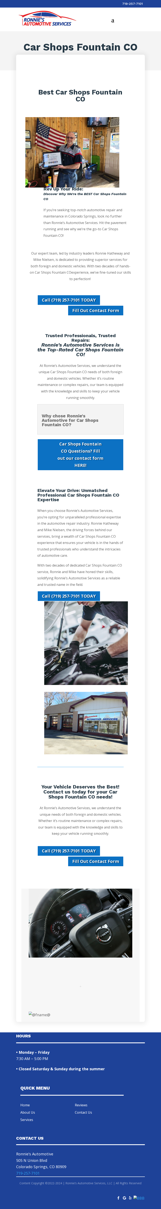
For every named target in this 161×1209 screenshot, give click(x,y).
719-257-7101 (132, 4)
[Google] (124, 1196)
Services (26, 1119)
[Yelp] (130, 1196)
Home (25, 1105)
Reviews (81, 1105)
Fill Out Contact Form (95, 310)
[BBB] (139, 1198)
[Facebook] (118, 1196)
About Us (27, 1112)
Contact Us (83, 1112)
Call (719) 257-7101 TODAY (69, 300)
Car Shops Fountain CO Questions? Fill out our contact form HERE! (80, 454)
